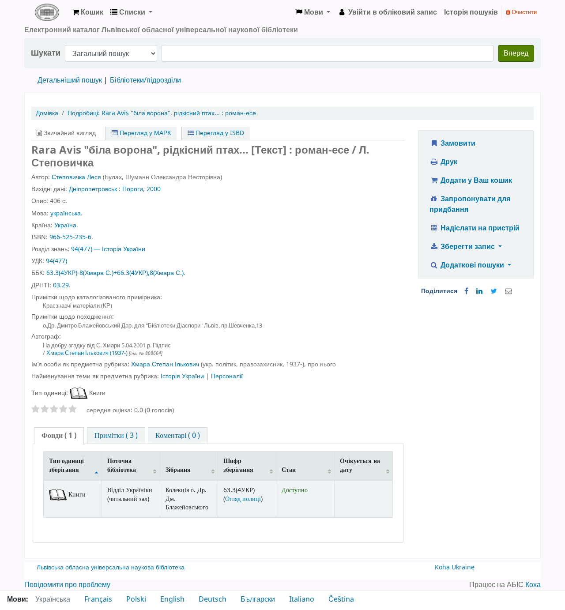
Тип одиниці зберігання (66, 465)
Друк (448, 162)
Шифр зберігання (238, 465)
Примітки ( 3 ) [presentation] (116, 435)
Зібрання (178, 469)
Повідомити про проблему (67, 585)
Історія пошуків (471, 12)
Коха (533, 585)
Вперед (516, 53)
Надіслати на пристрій (479, 228)
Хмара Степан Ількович (87, 353)
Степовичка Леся (76, 177)
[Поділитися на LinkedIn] (479, 291)
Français (98, 599)
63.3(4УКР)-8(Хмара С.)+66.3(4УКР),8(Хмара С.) (115, 273)
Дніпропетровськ (93, 189)
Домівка (47, 113)
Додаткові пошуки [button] (472, 265)
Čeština (341, 599)
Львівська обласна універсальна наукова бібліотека (111, 567)
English (172, 599)
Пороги (132, 189)
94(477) (56, 261)
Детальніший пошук (70, 80)
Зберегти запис (468, 246)
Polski (136, 599)
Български (258, 599)
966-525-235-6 (70, 237)
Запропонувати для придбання (469, 204)
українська (65, 213)
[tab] (59, 435)
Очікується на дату (360, 465)
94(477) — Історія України (108, 249)
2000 (154, 189)
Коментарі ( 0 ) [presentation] (177, 435)
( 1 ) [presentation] (58, 435)
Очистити (523, 12)
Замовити (457, 143)
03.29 (61, 285)
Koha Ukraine (455, 567)
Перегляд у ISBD (219, 133)
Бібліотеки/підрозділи (145, 80)
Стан (289, 469)
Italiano (301, 599)
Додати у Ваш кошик (475, 180)
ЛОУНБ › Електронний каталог (47, 12)
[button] (88, 12)
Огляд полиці (243, 499)
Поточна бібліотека (121, 465)
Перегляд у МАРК (144, 133)
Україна (65, 225)
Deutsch (212, 599)
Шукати (45, 53)
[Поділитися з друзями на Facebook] (466, 291)
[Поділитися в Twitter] (493, 291)
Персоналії (227, 376)
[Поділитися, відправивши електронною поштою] (508, 291)
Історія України (183, 376)
